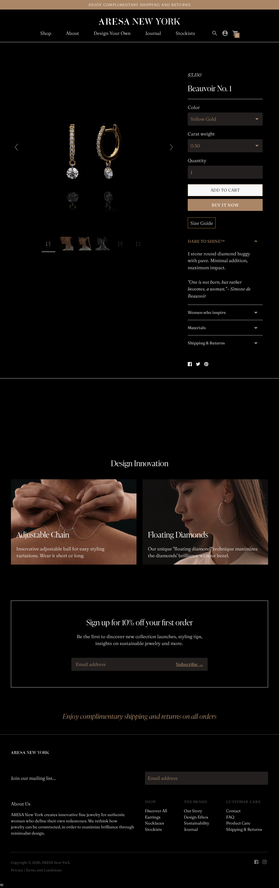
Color (194, 107)
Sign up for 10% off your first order (139, 622)
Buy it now (225, 205)
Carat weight (201, 134)
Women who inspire (207, 312)
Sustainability (196, 823)
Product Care (238, 823)
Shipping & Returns (206, 343)
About (72, 33)
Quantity (197, 160)
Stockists (185, 33)
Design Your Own (112, 33)
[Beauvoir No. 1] (49, 244)
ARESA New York (56, 862)
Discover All (156, 810)
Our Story (193, 810)
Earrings (152, 817)
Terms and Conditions (44, 870)
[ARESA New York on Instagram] (264, 861)
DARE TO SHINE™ (206, 241)
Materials (197, 328)
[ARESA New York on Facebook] (256, 861)
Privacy (17, 870)
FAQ (230, 817)
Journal (153, 33)
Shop (45, 33)
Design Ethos (196, 817)
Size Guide (201, 223)
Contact (233, 810)
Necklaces (154, 823)
